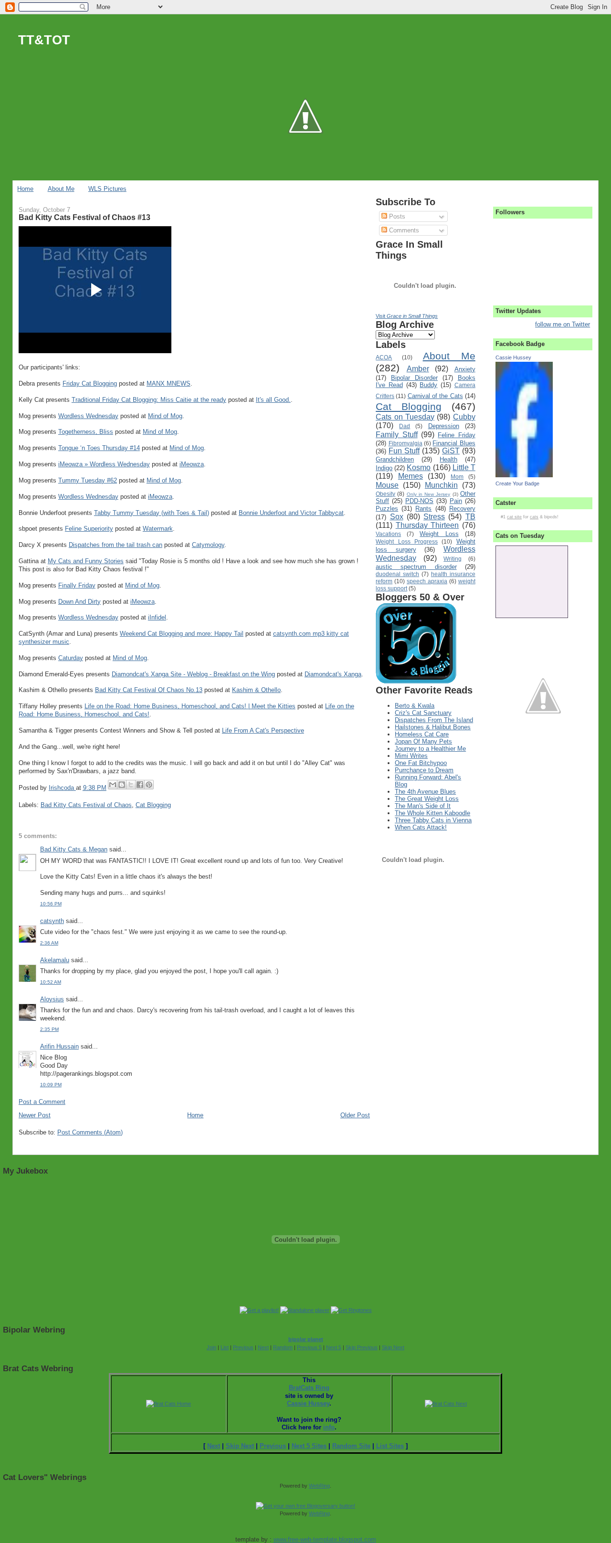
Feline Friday (456, 435)
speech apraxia (427, 581)
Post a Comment (42, 1101)
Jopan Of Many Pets (423, 741)
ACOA (384, 357)
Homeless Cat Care (422, 734)
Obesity (385, 494)
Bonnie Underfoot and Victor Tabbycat (291, 512)
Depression (443, 426)
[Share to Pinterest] (149, 784)
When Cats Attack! (421, 827)
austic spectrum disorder (416, 566)
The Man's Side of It (423, 805)
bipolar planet (305, 1339)
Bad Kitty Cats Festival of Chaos (86, 804)
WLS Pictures (107, 188)
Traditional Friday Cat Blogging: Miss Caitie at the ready (149, 399)
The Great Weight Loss (427, 798)
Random (283, 1347)
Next (263, 1347)
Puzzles (387, 508)
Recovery (462, 508)
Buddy (428, 384)
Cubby (464, 417)
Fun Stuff (404, 451)
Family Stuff (396, 434)
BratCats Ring (309, 1387)
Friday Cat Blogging (90, 383)
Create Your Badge (517, 483)
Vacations (388, 534)
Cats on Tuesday (405, 417)
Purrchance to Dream (424, 770)
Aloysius (52, 999)
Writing (452, 559)
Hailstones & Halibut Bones (433, 727)
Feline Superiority (89, 528)
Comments (403, 230)
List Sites (390, 1445)
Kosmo (419, 467)
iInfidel (157, 617)
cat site (514, 516)
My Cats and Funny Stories (86, 561)
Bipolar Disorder (414, 377)
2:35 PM (49, 1029)
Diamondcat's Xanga (333, 674)
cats (534, 516)
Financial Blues (453, 443)
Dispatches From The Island (434, 720)
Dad (404, 426)
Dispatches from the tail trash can (115, 544)
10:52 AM (50, 982)
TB (470, 517)
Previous (243, 1347)
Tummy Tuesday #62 (87, 480)
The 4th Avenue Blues (425, 791)
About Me (61, 188)
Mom (457, 476)
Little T (464, 467)
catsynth (52, 920)
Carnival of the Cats (435, 395)
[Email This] (112, 784)
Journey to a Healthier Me (430, 748)
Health (448, 459)
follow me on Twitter (562, 324)
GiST (451, 451)
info (329, 1427)
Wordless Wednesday (88, 416)
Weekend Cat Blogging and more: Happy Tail (181, 633)
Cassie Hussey (513, 357)
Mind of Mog (165, 416)
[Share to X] (131, 784)
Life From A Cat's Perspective (263, 730)
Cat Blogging (153, 804)
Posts (396, 216)
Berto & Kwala (414, 705)
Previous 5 (309, 1347)
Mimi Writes (411, 755)
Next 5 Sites (309, 1445)
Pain (456, 500)
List (225, 1347)
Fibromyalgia (405, 443)
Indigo (384, 468)
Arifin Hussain (59, 1046)
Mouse (387, 485)
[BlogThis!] (121, 784)
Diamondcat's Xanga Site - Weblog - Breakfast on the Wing (193, 674)
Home (25, 188)
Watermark (158, 528)
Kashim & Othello (256, 689)
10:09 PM (51, 1084)
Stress (434, 517)
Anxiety (464, 369)
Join (211, 1347)
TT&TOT (44, 39)
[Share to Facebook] (140, 784)
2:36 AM (49, 942)
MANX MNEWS (168, 383)
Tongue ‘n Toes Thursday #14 (99, 447)
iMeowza (191, 464)
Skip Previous (362, 1347)
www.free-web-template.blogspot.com (325, 1539)
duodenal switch (397, 574)
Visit (407, 316)
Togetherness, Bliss (85, 431)
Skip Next (393, 1347)
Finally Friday (76, 585)
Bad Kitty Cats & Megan (73, 849)
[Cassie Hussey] (524, 475)
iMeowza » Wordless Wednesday (104, 464)
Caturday (70, 657)
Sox (396, 517)
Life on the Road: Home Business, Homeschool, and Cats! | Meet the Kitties (189, 706)
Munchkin (441, 485)
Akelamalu (54, 960)
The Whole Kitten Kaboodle (432, 813)
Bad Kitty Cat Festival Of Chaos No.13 (148, 689)
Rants (423, 508)
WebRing (319, 1486)
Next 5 (333, 1347)
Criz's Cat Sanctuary (423, 712)
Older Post (355, 1115)
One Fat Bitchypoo (421, 762)
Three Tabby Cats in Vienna (433, 820)
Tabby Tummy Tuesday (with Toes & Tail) (151, 512)
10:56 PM (51, 903)
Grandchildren (395, 459)
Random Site (351, 1445)
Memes (410, 476)
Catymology (208, 544)
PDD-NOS (419, 500)
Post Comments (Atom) (90, 1132)
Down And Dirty (79, 601)
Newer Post (35, 1115)
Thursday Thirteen (427, 525)
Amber (418, 369)
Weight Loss (439, 533)
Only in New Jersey (429, 494)
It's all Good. (273, 399)
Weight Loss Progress (407, 541)
